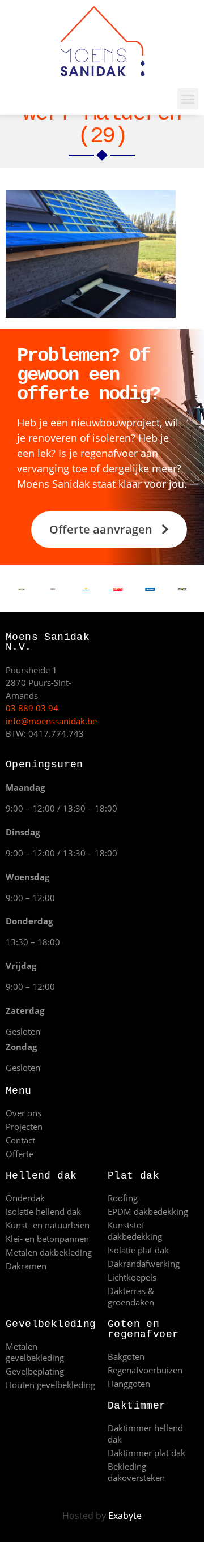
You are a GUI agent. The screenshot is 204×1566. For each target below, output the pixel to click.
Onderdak (25, 1198)
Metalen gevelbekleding (35, 1352)
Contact (20, 1140)
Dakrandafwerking (144, 1263)
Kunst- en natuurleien (48, 1225)
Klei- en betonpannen (47, 1238)
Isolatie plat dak (138, 1250)
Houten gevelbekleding (50, 1384)
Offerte (19, 1153)
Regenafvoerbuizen (145, 1370)
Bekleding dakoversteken (136, 1472)
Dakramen (26, 1265)
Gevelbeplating (35, 1371)
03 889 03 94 (32, 708)
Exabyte (125, 1515)
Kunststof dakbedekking (135, 1230)
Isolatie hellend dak (43, 1211)
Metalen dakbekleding (49, 1252)
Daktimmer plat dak (146, 1452)
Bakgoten (126, 1356)
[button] (188, 99)
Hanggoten (129, 1383)
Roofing (123, 1198)
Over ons (23, 1113)
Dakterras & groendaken (131, 1296)
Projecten (24, 1126)
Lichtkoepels (132, 1277)
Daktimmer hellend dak (145, 1433)
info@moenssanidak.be (51, 721)
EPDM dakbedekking (148, 1211)
